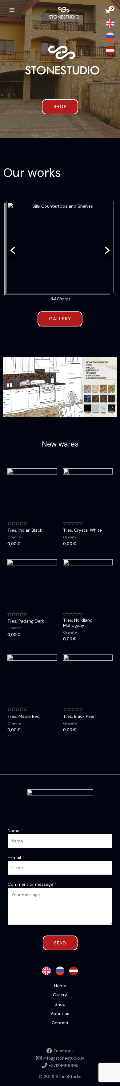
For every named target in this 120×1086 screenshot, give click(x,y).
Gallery (60, 995)
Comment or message (32, 884)
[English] (110, 23)
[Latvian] (110, 50)
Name (15, 830)
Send (60, 943)
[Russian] (110, 37)
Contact (60, 1022)
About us (60, 1013)
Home (60, 985)
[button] (12, 250)
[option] (60, 253)
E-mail (16, 857)
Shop (60, 1004)
